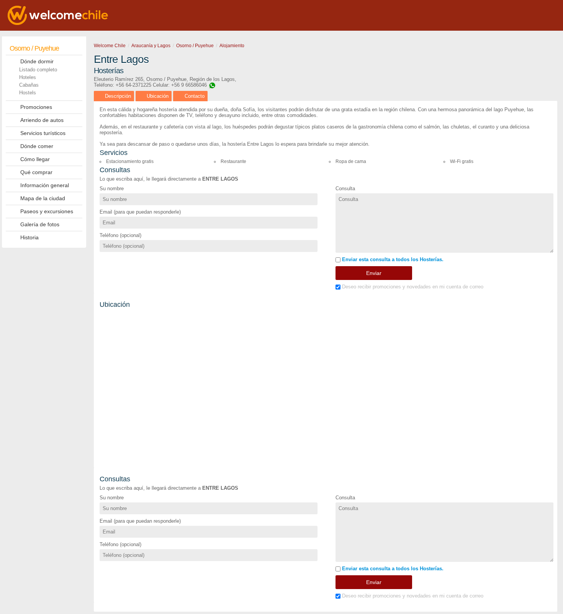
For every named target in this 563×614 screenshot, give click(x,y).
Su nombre (112, 188)
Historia (29, 237)
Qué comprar (36, 172)
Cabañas (29, 85)
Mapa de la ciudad (42, 198)
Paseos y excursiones (46, 211)
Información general (44, 185)
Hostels (27, 92)
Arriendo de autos (42, 120)
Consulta (345, 188)
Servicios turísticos (42, 133)
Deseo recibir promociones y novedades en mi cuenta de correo (411, 287)
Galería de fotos (39, 224)
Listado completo (38, 69)
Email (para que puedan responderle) (140, 212)
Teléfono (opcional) (120, 235)
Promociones (36, 107)
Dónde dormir (37, 61)
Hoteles (27, 77)
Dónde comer (36, 146)
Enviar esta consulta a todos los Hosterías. (392, 259)
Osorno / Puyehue (34, 48)
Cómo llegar (35, 159)
